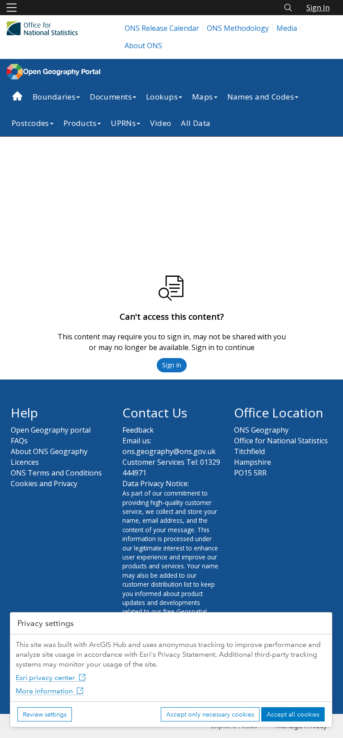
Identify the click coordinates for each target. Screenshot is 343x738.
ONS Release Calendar (162, 28)
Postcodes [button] (30, 123)
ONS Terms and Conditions (56, 473)
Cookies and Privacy (44, 483)
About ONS (143, 45)
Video (160, 123)
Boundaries (54, 97)
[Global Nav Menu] (11, 7)
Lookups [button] (162, 97)
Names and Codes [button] (260, 97)
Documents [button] (111, 97)
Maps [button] (202, 97)
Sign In (318, 8)
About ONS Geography (49, 451)
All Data (195, 123)
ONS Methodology (238, 28)
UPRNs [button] (123, 123)
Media (286, 28)
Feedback (138, 430)
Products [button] (79, 123)
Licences (25, 462)
